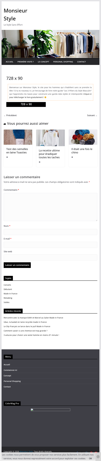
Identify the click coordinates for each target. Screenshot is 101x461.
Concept (7, 375)
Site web (8, 251)
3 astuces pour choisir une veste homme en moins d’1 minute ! (31, 335)
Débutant (8, 289)
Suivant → (92, 115)
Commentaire (11, 189)
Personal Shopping (63, 61)
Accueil (9, 61)
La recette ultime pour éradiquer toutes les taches (49, 154)
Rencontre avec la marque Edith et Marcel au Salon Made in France (33, 317)
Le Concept (43, 61)
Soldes (6, 302)
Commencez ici (10, 370)
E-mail (7, 238)
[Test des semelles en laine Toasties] (18, 131)
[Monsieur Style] (51, 31)
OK (90, 458)
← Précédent (10, 115)
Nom (7, 226)
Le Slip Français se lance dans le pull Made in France (27, 326)
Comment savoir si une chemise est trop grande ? (25, 330)
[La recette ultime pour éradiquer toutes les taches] (50, 131)
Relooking (8, 298)
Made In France (10, 293)
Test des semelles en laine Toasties (17, 150)
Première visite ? (25, 61)
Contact (81, 61)
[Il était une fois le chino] (83, 131)
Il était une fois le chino (81, 150)
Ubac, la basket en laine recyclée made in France (25, 322)
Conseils (7, 285)
